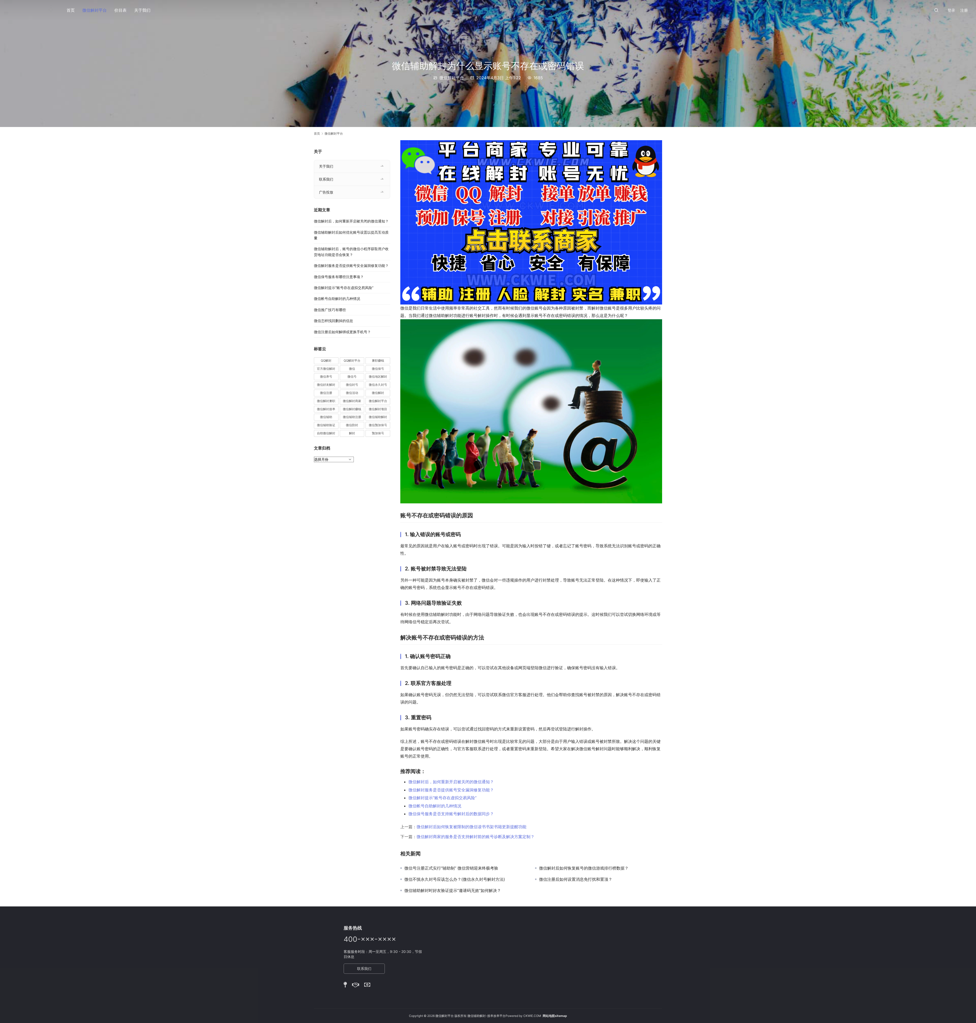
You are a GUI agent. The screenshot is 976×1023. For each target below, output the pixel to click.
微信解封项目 (378, 409)
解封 (352, 433)
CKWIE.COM (532, 1016)
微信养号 (326, 376)
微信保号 (378, 369)
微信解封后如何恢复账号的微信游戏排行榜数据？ (584, 868)
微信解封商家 (352, 401)
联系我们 (326, 179)
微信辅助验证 (326, 425)
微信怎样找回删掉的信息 (333, 320)
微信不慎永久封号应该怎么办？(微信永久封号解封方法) (454, 879)
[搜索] (936, 10)
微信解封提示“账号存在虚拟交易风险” (442, 797)
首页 (71, 10)
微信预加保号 (378, 425)
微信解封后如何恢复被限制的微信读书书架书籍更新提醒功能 (471, 826)
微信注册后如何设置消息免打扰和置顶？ (575, 879)
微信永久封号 (378, 385)
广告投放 (326, 192)
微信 (352, 369)
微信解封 (378, 393)
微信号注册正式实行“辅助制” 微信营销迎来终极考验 (451, 868)
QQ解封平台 (352, 360)
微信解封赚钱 (352, 409)
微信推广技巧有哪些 (330, 310)
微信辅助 (326, 417)
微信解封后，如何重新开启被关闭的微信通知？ (451, 781)
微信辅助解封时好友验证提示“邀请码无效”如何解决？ (452, 890)
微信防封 (352, 425)
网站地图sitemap (555, 1016)
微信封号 (352, 385)
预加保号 (378, 433)
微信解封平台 (94, 10)
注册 (964, 10)
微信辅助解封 (378, 417)
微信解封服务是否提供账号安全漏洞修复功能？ (451, 789)
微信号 (352, 376)
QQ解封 (326, 360)
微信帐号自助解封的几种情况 (434, 805)
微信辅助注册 (352, 417)
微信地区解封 (378, 376)
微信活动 (352, 393)
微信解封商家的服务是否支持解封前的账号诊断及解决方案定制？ (476, 836)
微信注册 (326, 393)
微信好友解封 (326, 385)
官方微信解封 (326, 369)
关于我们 (142, 10)
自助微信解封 (326, 433)
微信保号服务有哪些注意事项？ (339, 277)
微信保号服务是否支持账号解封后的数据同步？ (451, 813)
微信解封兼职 (326, 401)
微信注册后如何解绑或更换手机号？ (342, 332)
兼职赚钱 (378, 360)
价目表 (120, 10)
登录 (951, 10)
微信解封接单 (326, 409)
